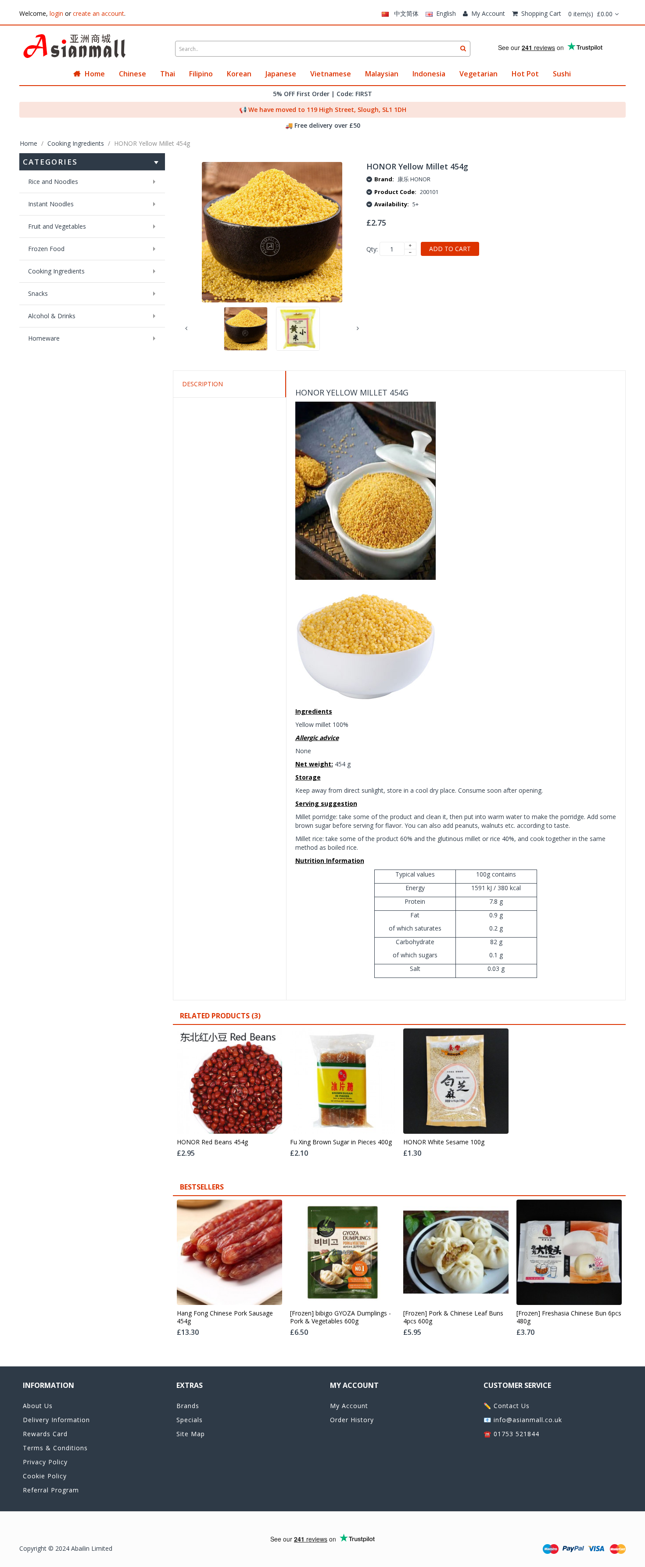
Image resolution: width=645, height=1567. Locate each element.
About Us (38, 1406)
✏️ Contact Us (507, 1406)
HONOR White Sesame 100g (443, 1142)
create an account (98, 13)
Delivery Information (56, 1420)
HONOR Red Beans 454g (212, 1142)
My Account (488, 13)
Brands (187, 1406)
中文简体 (404, 13)
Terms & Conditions (55, 1448)
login (56, 13)
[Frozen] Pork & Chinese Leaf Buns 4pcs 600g (453, 1317)
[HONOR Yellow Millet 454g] (246, 329)
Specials (189, 1420)
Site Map (190, 1434)
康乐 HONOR (414, 179)
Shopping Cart (541, 13)
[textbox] (322, 49)
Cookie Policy (45, 1476)
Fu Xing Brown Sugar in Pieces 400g (341, 1142)
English (444, 13)
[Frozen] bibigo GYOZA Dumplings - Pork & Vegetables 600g (340, 1317)
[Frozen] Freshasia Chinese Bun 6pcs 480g (568, 1317)
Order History (352, 1420)
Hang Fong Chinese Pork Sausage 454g (225, 1317)
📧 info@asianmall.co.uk (523, 1420)
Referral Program (51, 1490)
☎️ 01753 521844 (511, 1434)
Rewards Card (45, 1434)
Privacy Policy (45, 1462)
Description (202, 384)
